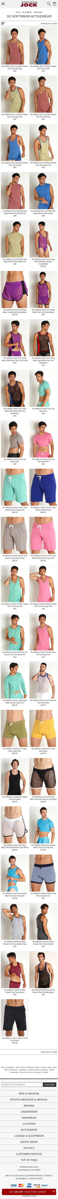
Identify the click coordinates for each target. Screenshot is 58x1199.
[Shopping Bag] (54, 3)
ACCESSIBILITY (22, 1178)
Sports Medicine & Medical (29, 1099)
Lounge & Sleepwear (29, 1135)
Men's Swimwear (11, 1069)
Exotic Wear (29, 1142)
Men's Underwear (8, 1067)
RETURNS (19, 1175)
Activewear (29, 1129)
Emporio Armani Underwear (30, 1072)
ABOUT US (9, 1175)
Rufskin (45, 1072)
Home (18, 12)
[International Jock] (29, 2)
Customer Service (29, 1154)
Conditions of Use (29, 1196)
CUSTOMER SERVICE (34, 1175)
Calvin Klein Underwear (25, 1067)
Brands (29, 1105)
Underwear (29, 1111)
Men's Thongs (40, 1067)
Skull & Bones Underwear (38, 1069)
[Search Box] (49, 3)
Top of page (29, 1160)
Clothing (29, 1123)
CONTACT (48, 1175)
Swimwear (29, 1117)
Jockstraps (23, 1069)
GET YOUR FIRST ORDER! (32, 1191)
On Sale (29, 1148)
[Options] (3, 23)
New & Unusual (29, 1093)
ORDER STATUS (35, 1178)
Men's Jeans (52, 1067)
